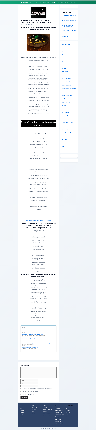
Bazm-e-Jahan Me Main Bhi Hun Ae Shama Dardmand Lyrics (32, 334)
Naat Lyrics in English (66, 108)
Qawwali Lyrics (65, 129)
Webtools (22, 412)
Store (67, 418)
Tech (63, 146)
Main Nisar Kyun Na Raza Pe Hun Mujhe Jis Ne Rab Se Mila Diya (68, 26)
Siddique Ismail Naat (59, 410)
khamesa (63, 75)
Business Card (69, 416)
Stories (21, 418)
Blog (62, 51)
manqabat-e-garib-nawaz (67, 95)
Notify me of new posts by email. (27, 394)
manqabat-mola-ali (66, 98)
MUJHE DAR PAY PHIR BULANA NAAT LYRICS (29, 357)
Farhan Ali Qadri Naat (59, 423)
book (63, 54)
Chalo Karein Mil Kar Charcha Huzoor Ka (69, 31)
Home (31, 2)
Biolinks (21, 420)
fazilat (63, 64)
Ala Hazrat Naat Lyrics (66, 44)
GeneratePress (53, 428)
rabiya (63, 136)
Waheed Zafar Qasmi (59, 412)
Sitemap (53, 2)
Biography (64, 47)
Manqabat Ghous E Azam (67, 78)
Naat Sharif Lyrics (65, 119)
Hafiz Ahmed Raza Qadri (59, 414)
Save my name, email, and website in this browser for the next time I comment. (37, 388)
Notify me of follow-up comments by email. (30, 391)
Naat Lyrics (36, 2)
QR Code (68, 414)
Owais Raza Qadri (58, 408)
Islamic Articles (65, 71)
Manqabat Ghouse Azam (67, 81)
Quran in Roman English (45, 2)
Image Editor (69, 420)
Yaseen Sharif (22, 410)
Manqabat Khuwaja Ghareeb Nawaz (69, 88)
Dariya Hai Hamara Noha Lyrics (27, 329)
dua (62, 61)
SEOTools (22, 416)
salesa (63, 142)
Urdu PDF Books (60, 2)
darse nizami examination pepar (68, 58)
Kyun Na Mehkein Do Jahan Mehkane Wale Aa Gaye (69, 16)
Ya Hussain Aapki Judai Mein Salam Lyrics (29, 338)
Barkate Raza (24, 2)
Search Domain (69, 423)
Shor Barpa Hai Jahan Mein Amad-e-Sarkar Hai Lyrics (69, 36)
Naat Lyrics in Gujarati (66, 112)
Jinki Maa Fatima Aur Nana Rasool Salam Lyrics (30, 347)
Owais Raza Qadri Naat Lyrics (67, 122)
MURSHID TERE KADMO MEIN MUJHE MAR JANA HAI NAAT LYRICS (33, 356)
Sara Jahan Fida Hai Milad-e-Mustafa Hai (69, 21)
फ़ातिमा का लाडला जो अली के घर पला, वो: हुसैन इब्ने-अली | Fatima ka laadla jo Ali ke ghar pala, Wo (36, 343)
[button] (74, 2)
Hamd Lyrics (64, 68)
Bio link (67, 408)
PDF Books (64, 125)
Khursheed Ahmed (58, 419)
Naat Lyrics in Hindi (65, 115)
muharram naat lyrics (66, 102)
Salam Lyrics (64, 139)
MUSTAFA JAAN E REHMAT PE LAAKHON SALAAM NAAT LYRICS (38, 220)
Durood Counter (68, 2)
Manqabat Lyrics (65, 91)
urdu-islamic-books (66, 149)
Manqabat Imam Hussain (66, 85)
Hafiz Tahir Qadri (58, 421)
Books (21, 422)
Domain (21, 414)
